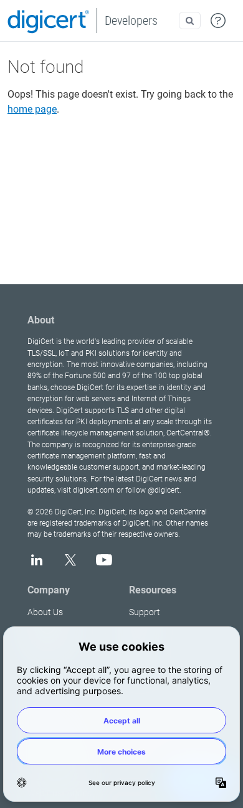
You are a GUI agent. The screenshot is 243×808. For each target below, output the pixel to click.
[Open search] (190, 20)
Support (144, 612)
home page (32, 109)
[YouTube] (104, 559)
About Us (45, 612)
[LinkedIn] (36, 559)
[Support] (218, 20)
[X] (70, 559)
